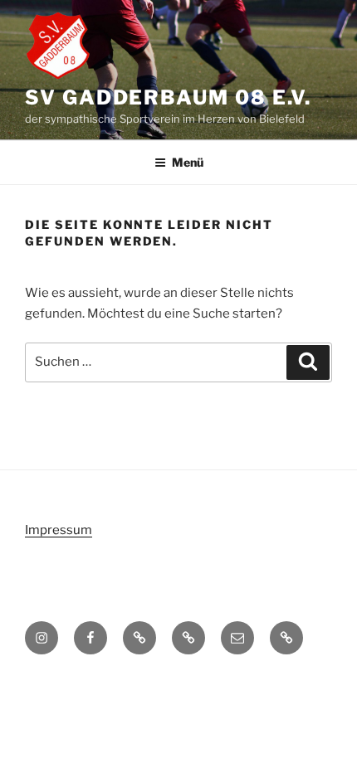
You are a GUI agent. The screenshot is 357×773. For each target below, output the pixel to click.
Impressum (58, 530)
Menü (187, 162)
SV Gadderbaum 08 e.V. (168, 97)
